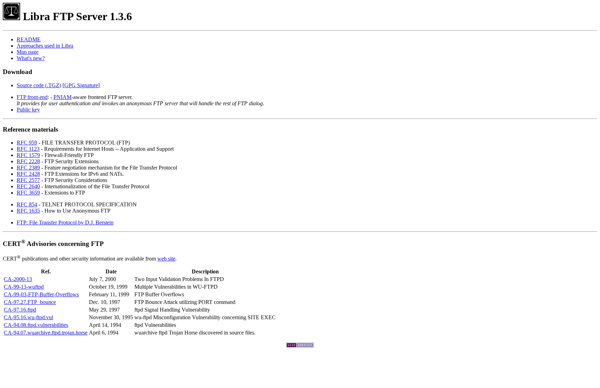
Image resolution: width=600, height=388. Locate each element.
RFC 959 (27, 143)
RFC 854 (27, 204)
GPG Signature (81, 85)
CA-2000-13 (18, 279)
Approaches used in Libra (45, 46)
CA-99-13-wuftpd (24, 287)
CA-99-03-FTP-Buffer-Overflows (41, 294)
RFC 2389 (28, 168)
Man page (28, 52)
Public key (28, 110)
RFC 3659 (28, 193)
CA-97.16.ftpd (20, 310)
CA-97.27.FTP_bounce (30, 302)
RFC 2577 (28, 180)
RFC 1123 (28, 149)
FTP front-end (32, 97)
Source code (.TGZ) (39, 85)
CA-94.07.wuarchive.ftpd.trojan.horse (46, 333)
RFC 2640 (28, 186)
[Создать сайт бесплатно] (300, 346)
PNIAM (62, 97)
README (29, 39)
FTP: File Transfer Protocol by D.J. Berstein (65, 222)
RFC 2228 (28, 161)
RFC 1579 (28, 155)
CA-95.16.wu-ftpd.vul (28, 317)
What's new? (31, 58)
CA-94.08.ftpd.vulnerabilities (36, 325)
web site (166, 259)
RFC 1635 (28, 211)
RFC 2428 (28, 174)
